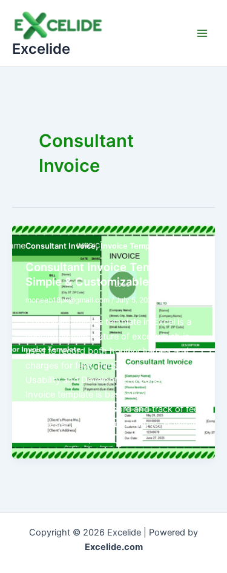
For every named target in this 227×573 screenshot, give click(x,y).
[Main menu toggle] (202, 33)
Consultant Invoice (60, 245)
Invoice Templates (134, 245)
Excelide (41, 48)
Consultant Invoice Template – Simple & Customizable (106, 274)
